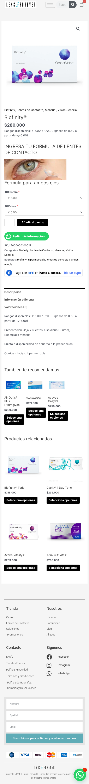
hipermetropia (36, 259)
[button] (78, 29)
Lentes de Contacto (30, 110)
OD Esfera (12, 192)
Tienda (12, 608)
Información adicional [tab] (19, 299)
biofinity (22, 259)
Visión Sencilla (67, 110)
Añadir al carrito (33, 222)
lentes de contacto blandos (62, 259)
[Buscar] (73, 4)
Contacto (13, 647)
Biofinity (9, 110)
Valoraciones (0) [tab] (16, 307)
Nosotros (54, 608)
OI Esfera (11, 206)
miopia (8, 264)
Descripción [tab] (12, 292)
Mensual (50, 110)
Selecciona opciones (14, 419)
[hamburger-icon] (50, 5)
